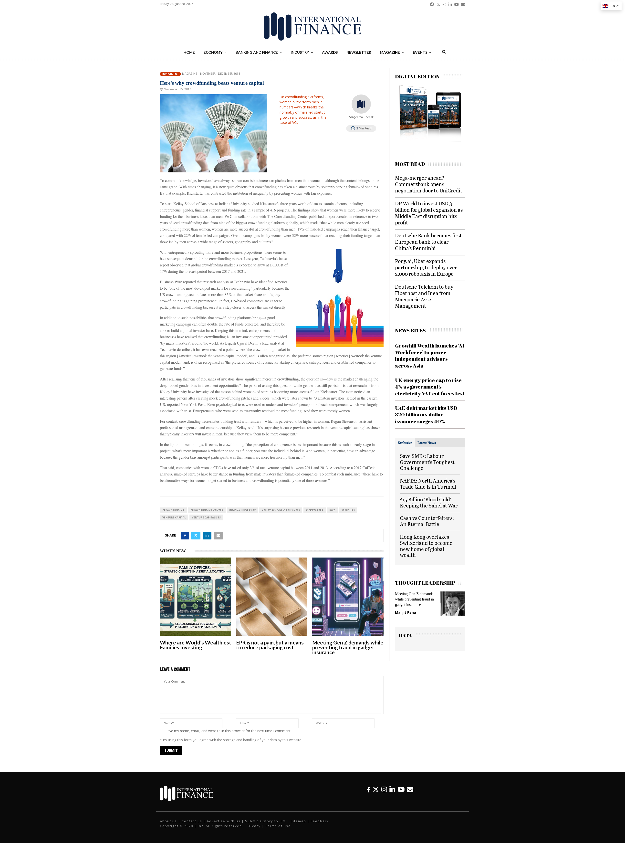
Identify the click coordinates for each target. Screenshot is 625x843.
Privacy (254, 826)
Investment (170, 74)
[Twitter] (376, 789)
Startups (348, 510)
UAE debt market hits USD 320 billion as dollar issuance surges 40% (426, 414)
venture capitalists (206, 517)
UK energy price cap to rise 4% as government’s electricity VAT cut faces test (430, 387)
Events (420, 52)
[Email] (410, 789)
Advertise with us (223, 821)
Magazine (390, 52)
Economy (213, 52)
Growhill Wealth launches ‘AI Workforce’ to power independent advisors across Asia (429, 355)
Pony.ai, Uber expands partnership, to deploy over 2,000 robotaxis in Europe (426, 267)
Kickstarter (314, 510)
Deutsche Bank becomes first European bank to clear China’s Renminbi (428, 242)
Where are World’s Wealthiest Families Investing (195, 644)
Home (189, 52)
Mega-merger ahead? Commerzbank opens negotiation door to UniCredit (428, 184)
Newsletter (358, 52)
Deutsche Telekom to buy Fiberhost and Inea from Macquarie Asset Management (424, 296)
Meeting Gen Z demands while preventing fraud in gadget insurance (347, 647)
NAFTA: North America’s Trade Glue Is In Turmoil (428, 483)
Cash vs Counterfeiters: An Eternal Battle (427, 520)
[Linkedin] (392, 789)
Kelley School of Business (281, 510)
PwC (332, 510)
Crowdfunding (173, 510)
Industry (300, 52)
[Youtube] (401, 789)
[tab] (405, 442)
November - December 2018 (220, 74)
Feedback (320, 821)
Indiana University (242, 510)
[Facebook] (368, 789)
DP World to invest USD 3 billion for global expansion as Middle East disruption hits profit (429, 213)
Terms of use (278, 826)
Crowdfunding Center (206, 510)
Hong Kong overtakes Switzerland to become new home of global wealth (426, 545)
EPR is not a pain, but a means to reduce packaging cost (270, 644)
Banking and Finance (257, 52)
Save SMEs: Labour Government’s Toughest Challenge (427, 462)
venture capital (174, 517)
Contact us (192, 821)
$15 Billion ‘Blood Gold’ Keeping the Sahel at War (429, 502)
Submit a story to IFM (265, 821)
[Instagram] (384, 789)
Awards (330, 52)
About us (168, 821)
